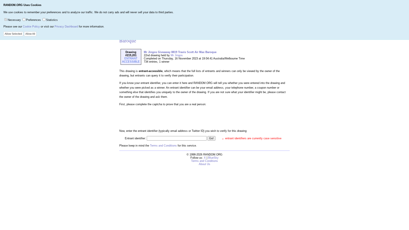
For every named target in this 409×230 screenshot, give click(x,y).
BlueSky (213, 157)
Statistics (52, 20)
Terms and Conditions (163, 145)
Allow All (30, 33)
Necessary (14, 20)
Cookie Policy (31, 26)
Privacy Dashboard (66, 26)
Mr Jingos (177, 55)
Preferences (33, 20)
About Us (204, 164)
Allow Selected (13, 33)
